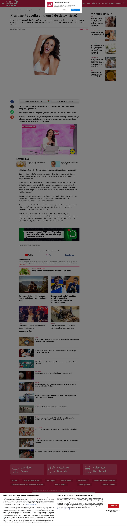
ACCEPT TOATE (113, 505)
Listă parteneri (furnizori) (63, 509)
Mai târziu (65, 10)
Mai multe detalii (31, 504)
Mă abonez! (75, 10)
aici (3, 517)
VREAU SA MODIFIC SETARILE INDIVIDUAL (113, 511)
